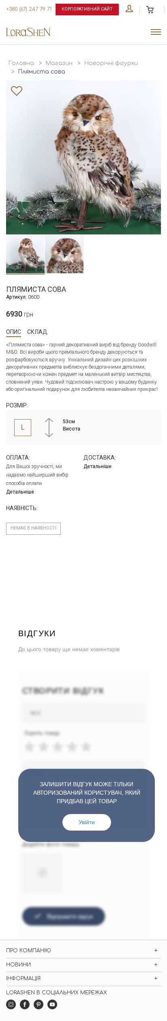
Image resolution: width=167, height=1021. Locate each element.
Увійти (87, 822)
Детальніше (20, 492)
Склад (37, 332)
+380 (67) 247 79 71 (28, 9)
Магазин (59, 63)
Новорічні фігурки (111, 63)
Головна (21, 63)
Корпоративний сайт (87, 9)
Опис (13, 332)
